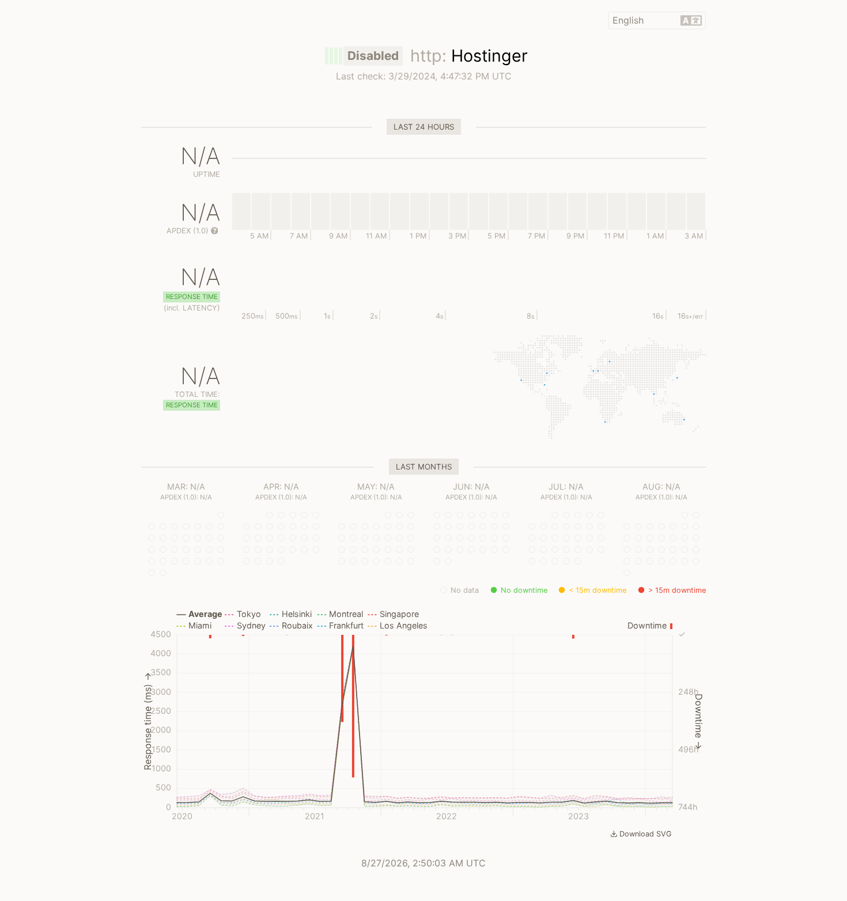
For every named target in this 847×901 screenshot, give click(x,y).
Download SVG (645, 834)
